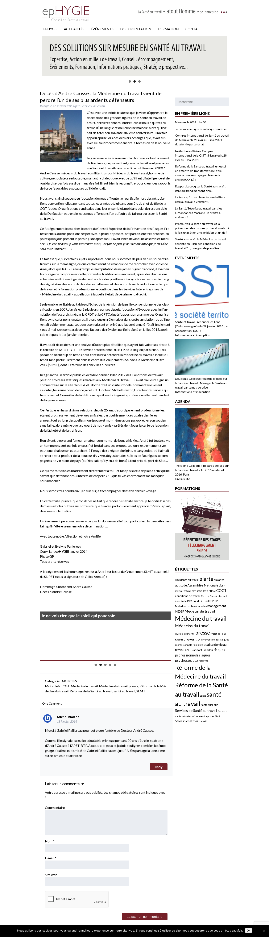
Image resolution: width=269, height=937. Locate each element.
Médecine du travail (113, 686)
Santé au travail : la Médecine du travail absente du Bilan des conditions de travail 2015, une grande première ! (200, 243)
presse (133, 686)
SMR (217, 716)
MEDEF (179, 611)
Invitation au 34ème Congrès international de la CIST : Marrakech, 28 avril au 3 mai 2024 (201, 155)
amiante (219, 579)
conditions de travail (187, 596)
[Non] (264, 931)
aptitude (181, 585)
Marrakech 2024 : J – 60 (190, 122)
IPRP (189, 601)
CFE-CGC (197, 591)
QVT (188, 650)
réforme (203, 660)
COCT (221, 590)
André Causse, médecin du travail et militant (71, 173)
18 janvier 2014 (67, 721)
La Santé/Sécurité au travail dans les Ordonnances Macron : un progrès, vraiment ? (198, 213)
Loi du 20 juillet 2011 (206, 601)
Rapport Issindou (202, 650)
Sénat (189, 721)
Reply (158, 766)
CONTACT (193, 29)
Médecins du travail (192, 625)
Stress (179, 721)
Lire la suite (182, 479)
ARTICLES (69, 681)
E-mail (50, 858)
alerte (206, 579)
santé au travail (124, 691)
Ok (248, 930)
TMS (195, 721)
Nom (49, 841)
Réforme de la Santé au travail (91, 691)
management (216, 606)
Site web (51, 875)
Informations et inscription (192, 335)
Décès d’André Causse (56, 592)
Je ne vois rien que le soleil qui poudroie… (79, 615)
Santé (203, 695)
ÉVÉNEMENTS (102, 29)
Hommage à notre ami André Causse (66, 587)
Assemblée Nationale (202, 585)
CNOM (212, 591)
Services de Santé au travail (196, 711)
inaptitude (181, 601)
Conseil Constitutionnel (214, 596)
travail (203, 721)
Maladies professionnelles (191, 606)
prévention (192, 639)
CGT (66, 686)
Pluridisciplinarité (185, 633)
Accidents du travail (187, 579)
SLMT (140, 691)
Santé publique (209, 704)
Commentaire (56, 807)
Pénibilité (198, 644)
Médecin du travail (84, 686)
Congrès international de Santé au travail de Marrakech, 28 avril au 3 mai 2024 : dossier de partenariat (202, 140)
